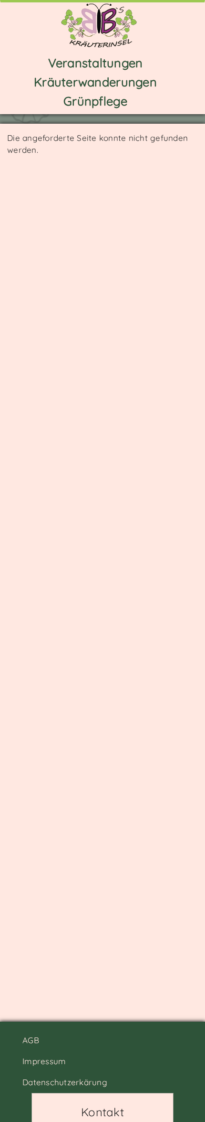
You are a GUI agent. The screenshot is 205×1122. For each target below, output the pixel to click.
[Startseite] (99, 25)
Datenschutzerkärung (64, 1082)
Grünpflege (95, 100)
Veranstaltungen (95, 62)
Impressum (44, 1061)
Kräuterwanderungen (95, 81)
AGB (30, 1040)
